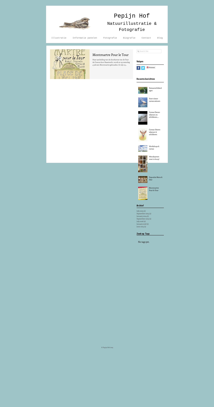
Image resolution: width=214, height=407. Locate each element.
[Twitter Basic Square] (143, 68)
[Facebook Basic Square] (138, 68)
